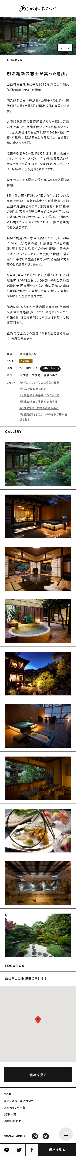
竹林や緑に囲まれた (33, 389)
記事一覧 (10, 1114)
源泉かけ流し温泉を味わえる (39, 401)
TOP (7, 1094)
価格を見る (57, 1149)
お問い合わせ (13, 1121)
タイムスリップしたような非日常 (40, 382)
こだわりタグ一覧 (15, 1107)
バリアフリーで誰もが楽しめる (39, 408)
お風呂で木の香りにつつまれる (40, 395)
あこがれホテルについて (19, 1101)
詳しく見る (49, 368)
